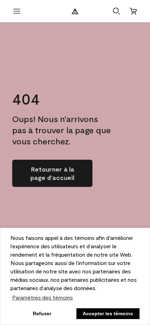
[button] (116, 11)
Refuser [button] (42, 313)
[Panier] (133, 11)
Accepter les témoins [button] (108, 313)
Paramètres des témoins (42, 297)
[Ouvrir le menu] (16, 11)
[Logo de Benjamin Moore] (75, 11)
